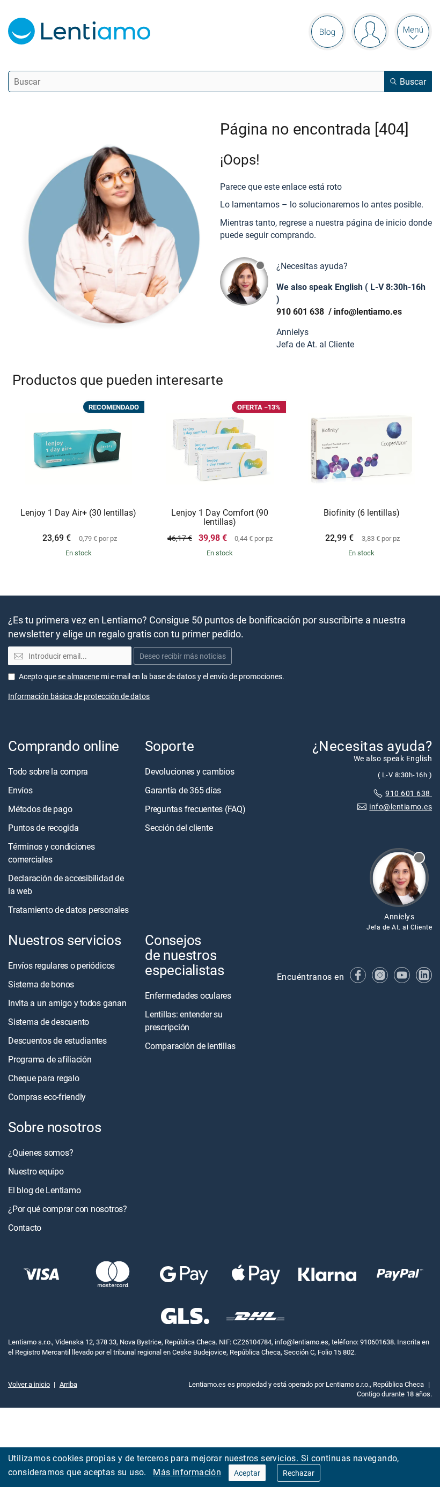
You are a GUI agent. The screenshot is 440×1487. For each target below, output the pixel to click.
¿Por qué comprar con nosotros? (67, 1209)
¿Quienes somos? (40, 1152)
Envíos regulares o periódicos (62, 965)
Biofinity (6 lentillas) (362, 513)
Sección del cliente (178, 828)
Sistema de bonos (41, 984)
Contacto (24, 1227)
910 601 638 (301, 311)
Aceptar (247, 1473)
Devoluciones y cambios (189, 771)
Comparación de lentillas (190, 1046)
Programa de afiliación (50, 1059)
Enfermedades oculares (188, 995)
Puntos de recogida (43, 828)
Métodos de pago (40, 809)
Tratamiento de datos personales (68, 910)
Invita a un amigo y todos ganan (67, 1003)
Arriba (68, 1384)
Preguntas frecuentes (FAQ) (195, 809)
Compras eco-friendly (47, 1097)
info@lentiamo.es (368, 311)
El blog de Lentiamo (44, 1190)
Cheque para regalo (43, 1078)
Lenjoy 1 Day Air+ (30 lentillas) (78, 513)
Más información (187, 1472)
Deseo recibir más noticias (183, 656)
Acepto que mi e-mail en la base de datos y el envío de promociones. (151, 676)
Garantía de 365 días (183, 790)
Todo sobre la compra (48, 771)
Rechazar (298, 1473)
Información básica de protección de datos (79, 696)
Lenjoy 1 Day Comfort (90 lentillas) (219, 517)
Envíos (20, 790)
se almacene (78, 676)
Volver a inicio (29, 1384)
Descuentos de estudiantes (57, 1040)
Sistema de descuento (48, 1022)
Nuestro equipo (36, 1171)
